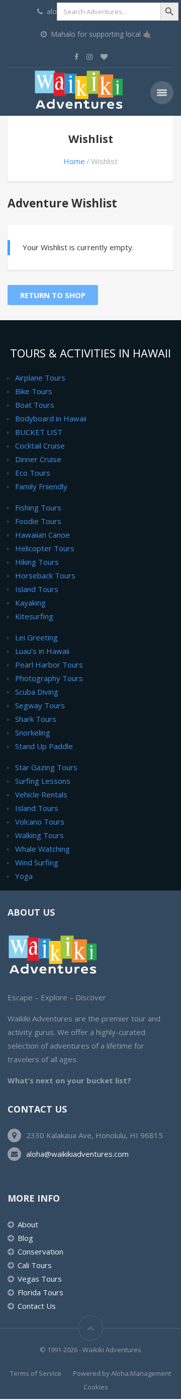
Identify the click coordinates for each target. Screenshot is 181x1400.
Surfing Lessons (42, 781)
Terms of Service (35, 1373)
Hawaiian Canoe (42, 535)
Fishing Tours (38, 507)
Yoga (24, 876)
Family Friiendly (41, 486)
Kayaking (30, 603)
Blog (25, 1238)
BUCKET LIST (38, 432)
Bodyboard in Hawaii (50, 418)
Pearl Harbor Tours (49, 664)
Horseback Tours (45, 575)
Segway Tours (40, 705)
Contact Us (37, 1306)
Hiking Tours (37, 562)
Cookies (95, 1386)
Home (74, 161)
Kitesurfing (34, 616)
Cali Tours (35, 1265)
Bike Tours (33, 391)
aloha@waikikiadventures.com (77, 1154)
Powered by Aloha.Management (122, 1373)
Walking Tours (39, 835)
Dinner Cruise (38, 459)
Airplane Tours (40, 378)
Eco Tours (32, 473)
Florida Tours (40, 1292)
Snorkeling (32, 732)
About (28, 1224)
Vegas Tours (40, 1279)
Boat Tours (34, 405)
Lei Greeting (36, 637)
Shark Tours (35, 719)
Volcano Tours (39, 822)
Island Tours (36, 589)
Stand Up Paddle (44, 746)
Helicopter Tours (44, 548)
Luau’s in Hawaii (42, 651)
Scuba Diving (36, 692)
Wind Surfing (36, 862)
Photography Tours (49, 678)
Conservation (40, 1251)
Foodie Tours (38, 521)
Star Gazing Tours (46, 767)
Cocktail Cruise (40, 445)
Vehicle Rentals (41, 794)
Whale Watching (42, 849)
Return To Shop (52, 295)
